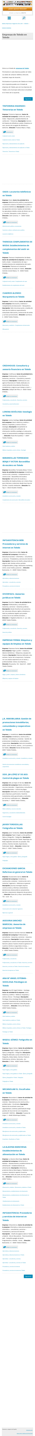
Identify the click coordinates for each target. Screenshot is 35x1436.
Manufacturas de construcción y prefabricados (14, 1131)
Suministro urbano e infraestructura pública (13, 230)
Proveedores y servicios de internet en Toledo (14, 1270)
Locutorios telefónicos (8, 234)
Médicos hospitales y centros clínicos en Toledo (14, 1028)
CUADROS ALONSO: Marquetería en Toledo (13, 295)
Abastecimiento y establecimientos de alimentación (15, 1191)
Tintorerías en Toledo (14, 151)
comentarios (8, 132)
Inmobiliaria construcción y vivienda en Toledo (14, 1127)
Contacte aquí (29, 1430)
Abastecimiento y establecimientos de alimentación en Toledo (16, 1196)
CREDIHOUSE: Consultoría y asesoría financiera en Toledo (17, 367)
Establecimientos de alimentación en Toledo (13, 1205)
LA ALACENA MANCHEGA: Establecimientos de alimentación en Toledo (15, 1151)
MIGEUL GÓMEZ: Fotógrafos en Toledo (17, 1041)
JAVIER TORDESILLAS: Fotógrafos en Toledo (13, 826)
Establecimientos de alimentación (11, 1201)
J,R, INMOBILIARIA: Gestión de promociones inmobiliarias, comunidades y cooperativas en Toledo (17, 724)
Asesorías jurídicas (7, 632)
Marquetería (6, 329)
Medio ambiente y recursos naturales (12, 809)
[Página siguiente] (28, 99)
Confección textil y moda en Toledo (11, 140)
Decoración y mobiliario (8, 325)
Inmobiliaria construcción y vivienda (11, 496)
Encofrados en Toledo (14, 1139)
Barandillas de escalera (24, 500)
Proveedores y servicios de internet (11, 586)
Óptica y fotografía (22, 856)
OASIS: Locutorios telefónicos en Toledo (17, 193)
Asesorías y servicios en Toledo (10, 966)
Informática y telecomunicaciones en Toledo (13, 1255)
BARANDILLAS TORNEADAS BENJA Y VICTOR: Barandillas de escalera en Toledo (16, 462)
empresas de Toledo (22, 68)
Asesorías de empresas (23, 966)
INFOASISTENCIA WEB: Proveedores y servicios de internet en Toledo (15, 544)
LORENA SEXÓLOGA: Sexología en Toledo (17, 413)
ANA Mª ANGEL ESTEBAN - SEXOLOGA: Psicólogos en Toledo (15, 982)
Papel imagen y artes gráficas (10, 856)
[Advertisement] (17, 52)
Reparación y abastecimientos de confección (13, 143)
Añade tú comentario (10, 222)
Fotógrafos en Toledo (8, 1081)
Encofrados (5, 1139)
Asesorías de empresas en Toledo (11, 970)
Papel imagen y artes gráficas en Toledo (12, 1073)
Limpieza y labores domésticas (17, 674)
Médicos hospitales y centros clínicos (11, 450)
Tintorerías (5, 151)
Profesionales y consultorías (9, 400)
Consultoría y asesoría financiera (11, 404)
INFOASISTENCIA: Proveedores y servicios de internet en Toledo (17, 1217)
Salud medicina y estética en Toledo (11, 1020)
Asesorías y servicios (22, 400)
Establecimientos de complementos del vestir (13, 285)
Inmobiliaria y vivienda (26, 758)
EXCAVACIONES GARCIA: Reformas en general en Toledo (17, 870)
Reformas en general (8, 913)
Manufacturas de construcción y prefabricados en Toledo (17, 1135)
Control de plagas (7, 816)
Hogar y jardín (6, 674)
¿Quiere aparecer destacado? (17, 9)
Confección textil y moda (9, 136)
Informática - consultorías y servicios (12, 582)
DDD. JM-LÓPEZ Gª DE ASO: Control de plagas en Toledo (16, 776)
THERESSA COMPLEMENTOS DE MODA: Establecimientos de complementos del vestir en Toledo (17, 247)
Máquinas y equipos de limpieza (10, 678)
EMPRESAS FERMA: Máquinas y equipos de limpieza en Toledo (17, 642)
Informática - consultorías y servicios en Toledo (14, 1262)
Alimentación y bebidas (8, 1187)
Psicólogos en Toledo (8, 1032)
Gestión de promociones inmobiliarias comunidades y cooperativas (16, 765)
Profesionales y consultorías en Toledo (12, 962)
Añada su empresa (17, 13)
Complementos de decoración (22, 325)
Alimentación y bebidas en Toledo (23, 1187)
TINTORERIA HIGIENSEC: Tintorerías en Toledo (14, 108)
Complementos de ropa (21, 281)
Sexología (23, 450)
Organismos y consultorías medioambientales (14, 812)
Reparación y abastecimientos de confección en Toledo (16, 147)
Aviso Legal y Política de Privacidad (24, 1433)
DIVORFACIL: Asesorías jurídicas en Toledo (13, 596)
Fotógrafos (5, 860)
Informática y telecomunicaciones (11, 578)
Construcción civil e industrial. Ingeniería (12, 909)
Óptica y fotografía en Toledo (10, 1077)
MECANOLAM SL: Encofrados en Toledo (16, 1091)
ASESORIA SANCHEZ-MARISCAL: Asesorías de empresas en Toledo (14, 924)
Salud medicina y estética (9, 446)
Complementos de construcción (10, 500)
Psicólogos (28, 1028)
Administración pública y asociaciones (12, 226)
